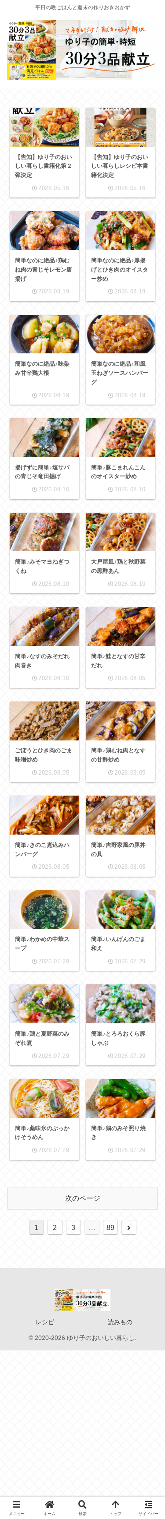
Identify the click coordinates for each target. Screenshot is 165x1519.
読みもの (120, 1321)
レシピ (45, 1321)
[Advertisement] (82, 1432)
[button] (146, 1208)
